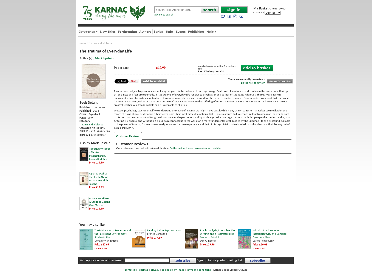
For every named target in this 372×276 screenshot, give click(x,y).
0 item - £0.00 (269, 8)
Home (82, 43)
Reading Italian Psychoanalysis (164, 230)
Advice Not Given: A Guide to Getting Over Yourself (99, 202)
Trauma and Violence (100, 43)
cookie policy (169, 269)
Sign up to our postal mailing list (219, 260)
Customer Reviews (128, 136)
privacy (155, 269)
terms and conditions (199, 269)
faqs (181, 269)
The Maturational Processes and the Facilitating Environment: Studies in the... (113, 234)
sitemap (143, 269)
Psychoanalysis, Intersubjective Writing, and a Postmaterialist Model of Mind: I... (217, 234)
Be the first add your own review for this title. (195, 148)
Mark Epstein (104, 58)
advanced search (164, 14)
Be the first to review (253, 83)
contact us (131, 269)
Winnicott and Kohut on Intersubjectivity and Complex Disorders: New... (270, 234)
